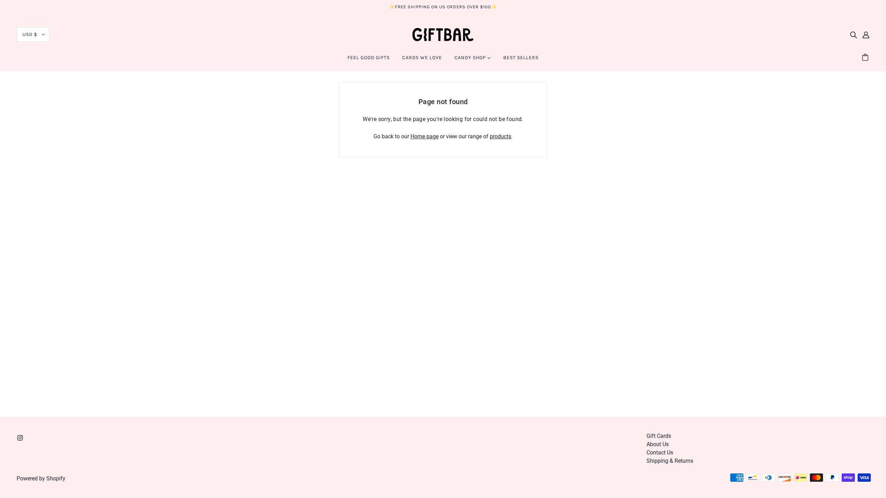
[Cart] (866, 57)
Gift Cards (659, 436)
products (500, 136)
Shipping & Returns (670, 461)
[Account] (866, 35)
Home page (424, 136)
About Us (658, 444)
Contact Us (660, 452)
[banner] (443, 34)
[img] (853, 35)
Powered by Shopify (41, 478)
